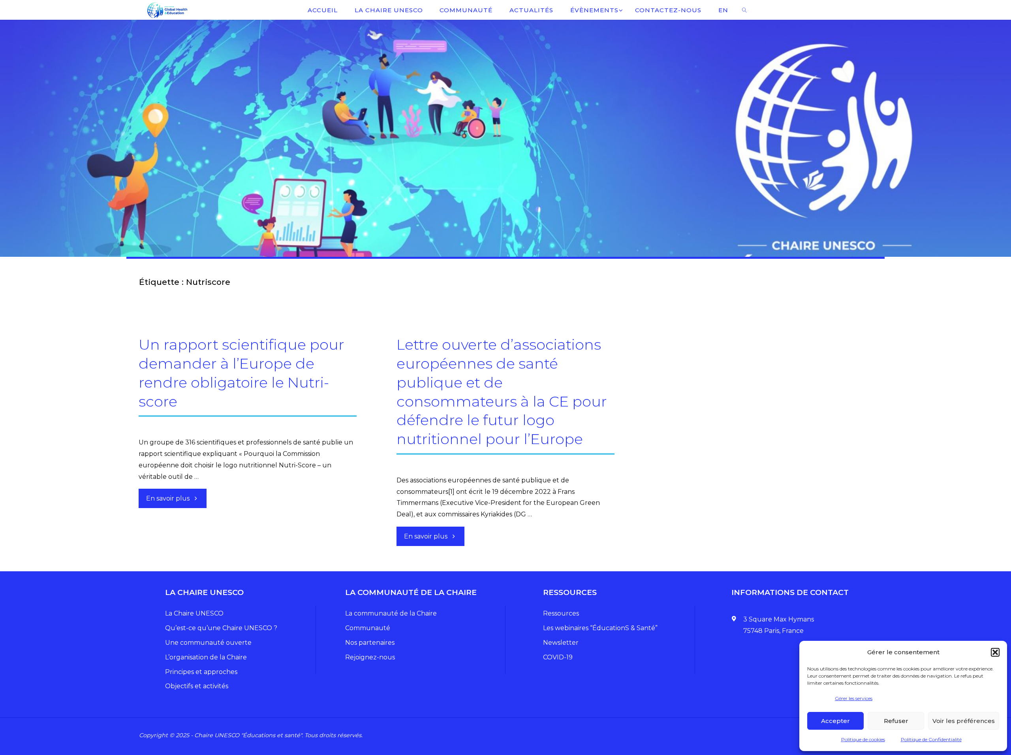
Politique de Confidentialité (931, 739)
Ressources (561, 613)
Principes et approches (201, 672)
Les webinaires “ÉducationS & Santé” (600, 628)
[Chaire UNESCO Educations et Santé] (167, 9)
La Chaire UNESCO (194, 613)
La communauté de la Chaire (391, 613)
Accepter (835, 721)
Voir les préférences (963, 721)
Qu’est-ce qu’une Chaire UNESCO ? (221, 628)
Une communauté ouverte (208, 642)
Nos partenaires (370, 642)
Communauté (367, 628)
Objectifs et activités (196, 686)
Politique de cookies (863, 739)
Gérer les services (853, 698)
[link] (744, 10)
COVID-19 (558, 657)
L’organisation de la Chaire (206, 657)
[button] (995, 652)
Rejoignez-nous (370, 657)
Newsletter (561, 642)
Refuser (896, 721)
